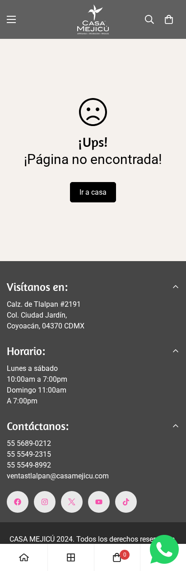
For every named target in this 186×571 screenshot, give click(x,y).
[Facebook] (17, 502)
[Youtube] (99, 502)
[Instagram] (45, 502)
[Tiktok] (126, 502)
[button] (168, 19)
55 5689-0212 (29, 443)
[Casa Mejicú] (93, 19)
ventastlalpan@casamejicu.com (58, 476)
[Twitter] (72, 502)
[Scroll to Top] (170, 523)
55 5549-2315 (29, 454)
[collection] (70, 557)
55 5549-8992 (29, 465)
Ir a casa (93, 192)
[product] (24, 557)
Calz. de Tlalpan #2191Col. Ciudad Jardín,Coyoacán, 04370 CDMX (45, 315)
